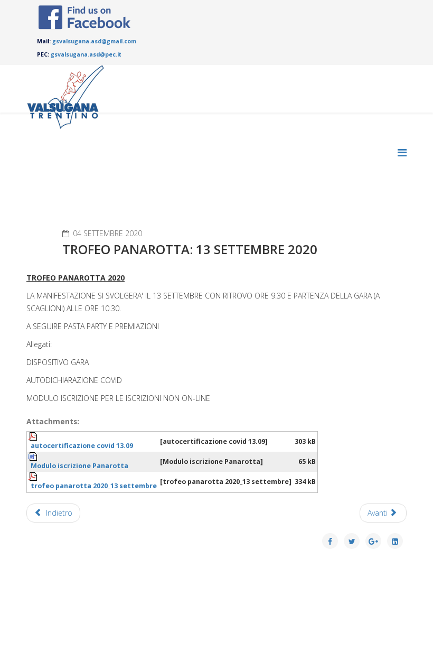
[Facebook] (84, 17)
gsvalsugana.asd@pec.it (86, 54)
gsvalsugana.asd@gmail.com (94, 41)
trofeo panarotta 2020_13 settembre (94, 485)
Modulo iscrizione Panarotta (79, 465)
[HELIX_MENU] (402, 152)
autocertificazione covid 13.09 (82, 445)
